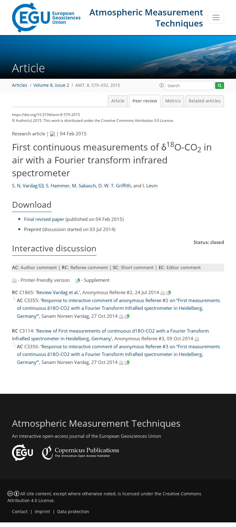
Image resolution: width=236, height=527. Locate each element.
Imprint (42, 511)
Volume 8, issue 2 (51, 85)
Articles (19, 85)
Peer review (144, 101)
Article (117, 101)
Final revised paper (44, 219)
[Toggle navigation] (216, 17)
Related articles (205, 101)
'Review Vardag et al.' (58, 292)
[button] (161, 85)
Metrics (173, 101)
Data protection (73, 511)
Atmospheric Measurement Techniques (146, 17)
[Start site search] (219, 85)
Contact (20, 511)
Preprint (32, 229)
